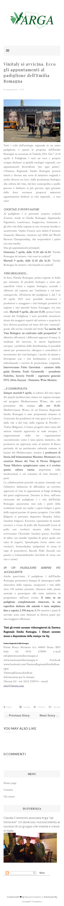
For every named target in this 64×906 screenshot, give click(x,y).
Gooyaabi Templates (32, 901)
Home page (10, 783)
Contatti (8, 790)
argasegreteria (12, 89)
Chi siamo (9, 796)
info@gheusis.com (14, 686)
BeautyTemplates (33, 897)
